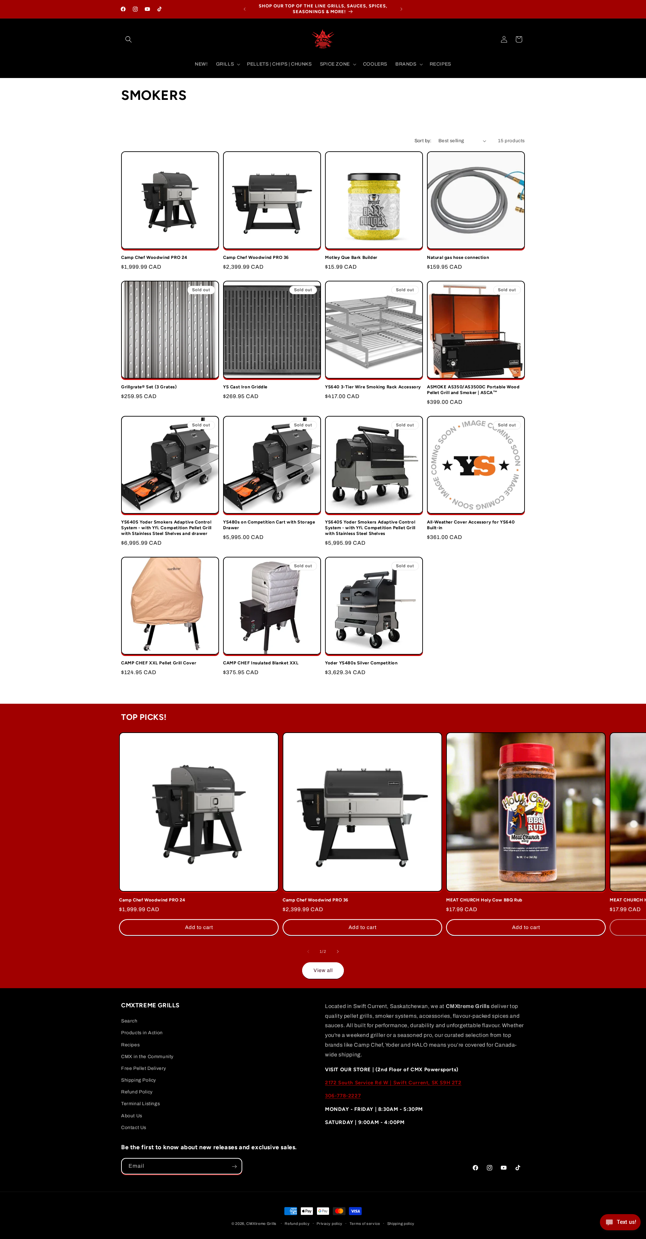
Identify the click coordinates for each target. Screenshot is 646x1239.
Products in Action (142, 1033)
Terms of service (365, 1223)
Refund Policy (137, 1091)
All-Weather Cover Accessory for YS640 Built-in (470, 524)
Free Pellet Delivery (143, 1068)
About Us (131, 1115)
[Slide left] (308, 951)
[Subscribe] (234, 1166)
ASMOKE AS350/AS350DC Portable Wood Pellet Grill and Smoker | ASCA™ (473, 389)
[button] (128, 39)
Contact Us (133, 1127)
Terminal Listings (140, 1104)
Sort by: (423, 140)
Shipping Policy (138, 1080)
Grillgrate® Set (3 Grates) (149, 386)
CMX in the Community (147, 1056)
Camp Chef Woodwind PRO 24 (154, 257)
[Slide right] (337, 951)
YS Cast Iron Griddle (245, 386)
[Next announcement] (401, 9)
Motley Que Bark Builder (351, 257)
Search (129, 1020)
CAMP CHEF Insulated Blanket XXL (261, 662)
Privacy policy (330, 1223)
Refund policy (297, 1223)
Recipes (130, 1044)
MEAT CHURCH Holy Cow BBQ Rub (484, 899)
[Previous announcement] (244, 9)
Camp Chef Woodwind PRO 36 (256, 257)
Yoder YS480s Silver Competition (361, 662)
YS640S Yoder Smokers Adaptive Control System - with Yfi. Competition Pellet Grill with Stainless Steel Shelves (370, 527)
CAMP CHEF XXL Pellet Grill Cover (158, 662)
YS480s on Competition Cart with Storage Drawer (269, 524)
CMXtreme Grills (261, 1224)
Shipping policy (401, 1223)
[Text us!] (620, 1224)
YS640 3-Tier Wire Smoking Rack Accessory (373, 386)
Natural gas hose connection (458, 257)
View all (323, 970)
